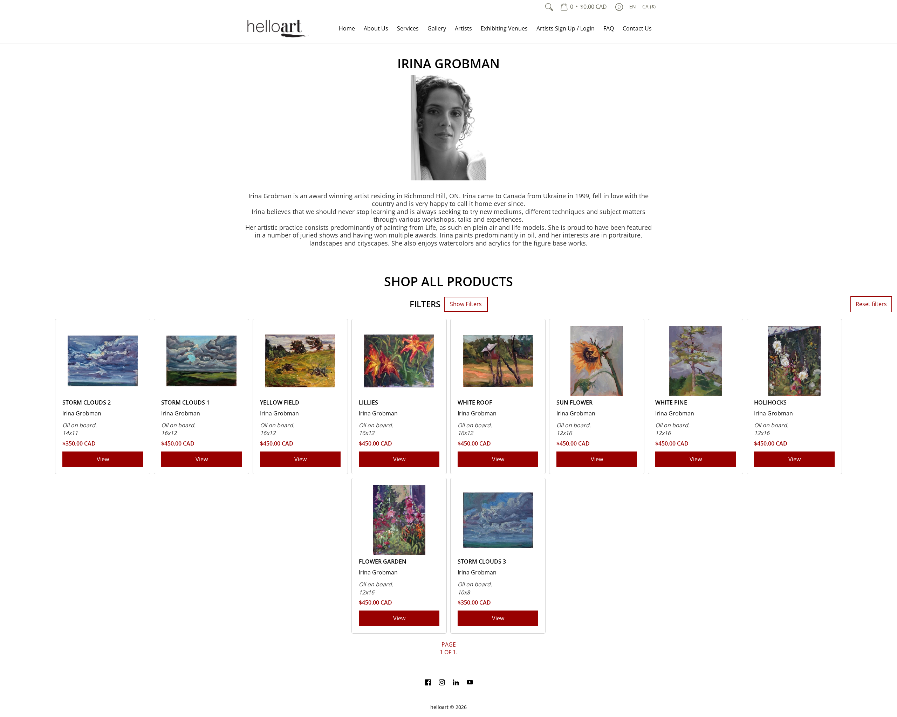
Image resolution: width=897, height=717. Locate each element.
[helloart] (277, 28)
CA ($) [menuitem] (649, 7)
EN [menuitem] (632, 7)
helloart (439, 707)
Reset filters (871, 304)
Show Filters (466, 304)
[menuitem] (583, 7)
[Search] (549, 7)
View (103, 459)
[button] (428, 683)
